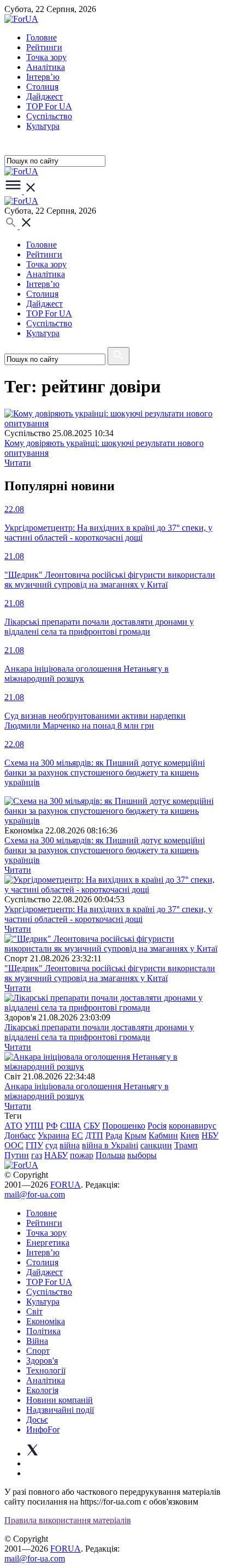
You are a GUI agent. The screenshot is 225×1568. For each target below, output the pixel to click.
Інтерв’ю (43, 76)
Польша (110, 1155)
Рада (113, 1135)
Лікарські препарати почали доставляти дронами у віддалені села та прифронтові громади (99, 1032)
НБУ (210, 1135)
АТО (13, 1125)
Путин (16, 1155)
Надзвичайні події (60, 1409)
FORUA (65, 1184)
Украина (53, 1135)
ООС (13, 1145)
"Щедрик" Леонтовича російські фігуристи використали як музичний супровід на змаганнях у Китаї (109, 973)
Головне (41, 37)
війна (70, 1145)
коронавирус (192, 1125)
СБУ (92, 1125)
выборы (142, 1155)
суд (51, 1145)
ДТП (94, 1135)
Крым (135, 1135)
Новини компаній (59, 1400)
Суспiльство (49, 116)
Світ (34, 1311)
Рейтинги (44, 47)
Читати (17, 462)
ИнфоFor (43, 1429)
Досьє (37, 1419)
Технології (46, 1370)
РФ (52, 1125)
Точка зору (46, 57)
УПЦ (34, 1125)
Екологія (42, 1390)
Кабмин (163, 1135)
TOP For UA (49, 106)
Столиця (42, 86)
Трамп (186, 1145)
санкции (156, 1145)
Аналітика (45, 67)
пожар (81, 1155)
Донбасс (19, 1135)
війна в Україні (110, 1145)
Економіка (45, 1321)
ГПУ (34, 1145)
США (70, 1125)
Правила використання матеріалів (67, 1520)
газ (36, 1155)
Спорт (38, 1350)
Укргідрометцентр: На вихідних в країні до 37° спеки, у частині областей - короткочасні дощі (108, 914)
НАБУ (56, 1155)
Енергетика (47, 1242)
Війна (37, 1341)
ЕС (77, 1135)
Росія (157, 1125)
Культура (43, 126)
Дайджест (44, 96)
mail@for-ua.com (34, 1194)
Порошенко (123, 1125)
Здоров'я (42, 1360)
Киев (189, 1135)
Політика (43, 1331)
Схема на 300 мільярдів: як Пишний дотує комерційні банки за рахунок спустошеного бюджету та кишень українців (104, 850)
